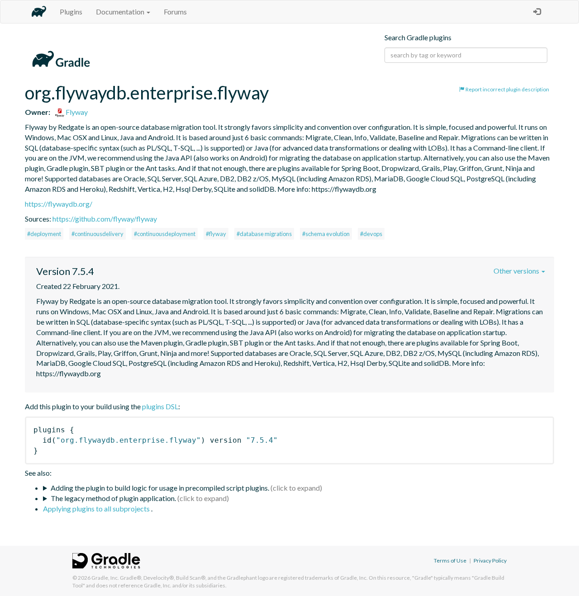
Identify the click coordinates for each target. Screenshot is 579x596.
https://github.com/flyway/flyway (104, 218)
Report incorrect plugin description (507, 89)
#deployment (44, 233)
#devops (371, 233)
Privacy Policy (490, 560)
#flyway (216, 233)
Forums (175, 11)
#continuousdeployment (164, 233)
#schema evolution (326, 233)
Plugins (71, 11)
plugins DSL (160, 406)
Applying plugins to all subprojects (97, 508)
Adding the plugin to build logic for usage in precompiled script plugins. (160, 487)
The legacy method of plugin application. (113, 498)
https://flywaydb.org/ (58, 203)
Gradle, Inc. (105, 577)
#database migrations (264, 233)
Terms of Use (450, 560)
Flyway (76, 112)
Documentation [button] (121, 11)
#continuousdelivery (97, 233)
